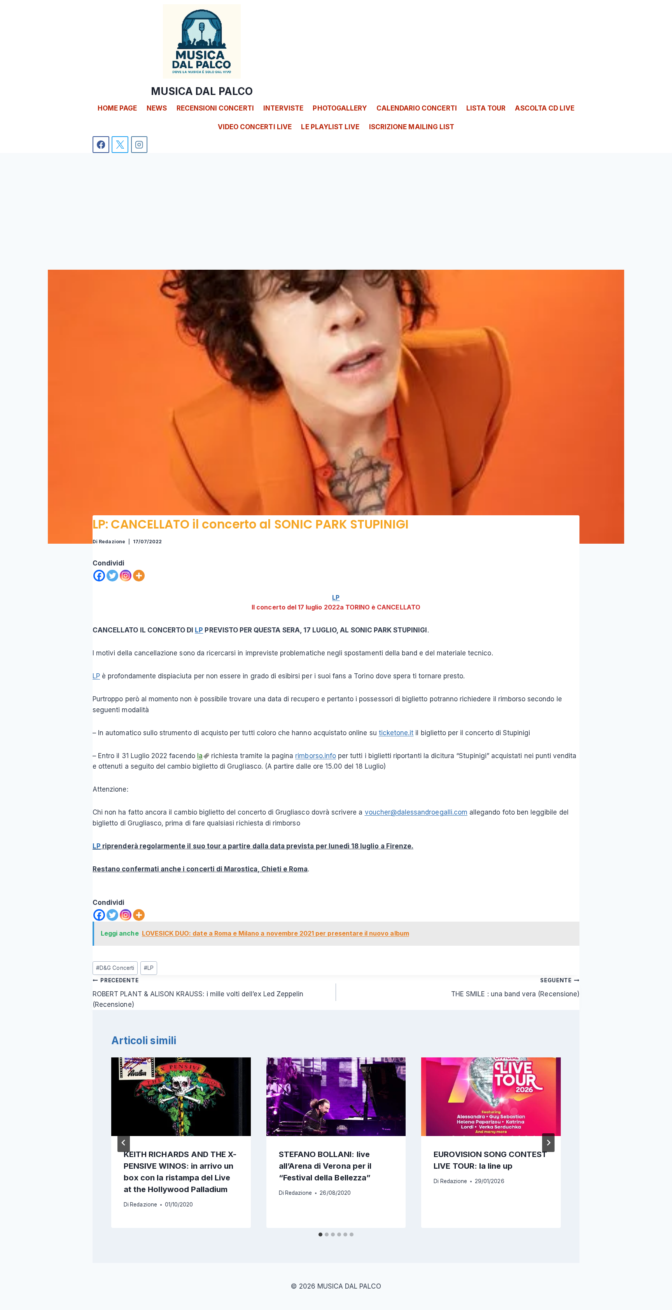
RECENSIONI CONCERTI (215, 108)
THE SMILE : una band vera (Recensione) (515, 987)
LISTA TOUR (486, 108)
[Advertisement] (336, 211)
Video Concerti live (255, 127)
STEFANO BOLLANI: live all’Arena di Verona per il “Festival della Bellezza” (325, 1166)
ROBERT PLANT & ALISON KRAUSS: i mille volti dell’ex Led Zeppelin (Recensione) (198, 992)
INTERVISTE (283, 108)
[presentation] (181, 1096)
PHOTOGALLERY (340, 108)
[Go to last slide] (123, 1142)
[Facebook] (101, 144)
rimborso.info (315, 756)
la (200, 756)
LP (336, 597)
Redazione (112, 541)
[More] (139, 575)
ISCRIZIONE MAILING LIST (411, 127)
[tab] (320, 1234)
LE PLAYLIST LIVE (330, 127)
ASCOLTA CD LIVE (544, 108)
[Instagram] (139, 144)
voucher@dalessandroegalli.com (416, 812)
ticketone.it (396, 733)
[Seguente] (548, 1142)
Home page (117, 108)
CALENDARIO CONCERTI (416, 108)
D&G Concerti (115, 968)
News (157, 108)
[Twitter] (112, 575)
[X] (120, 144)
